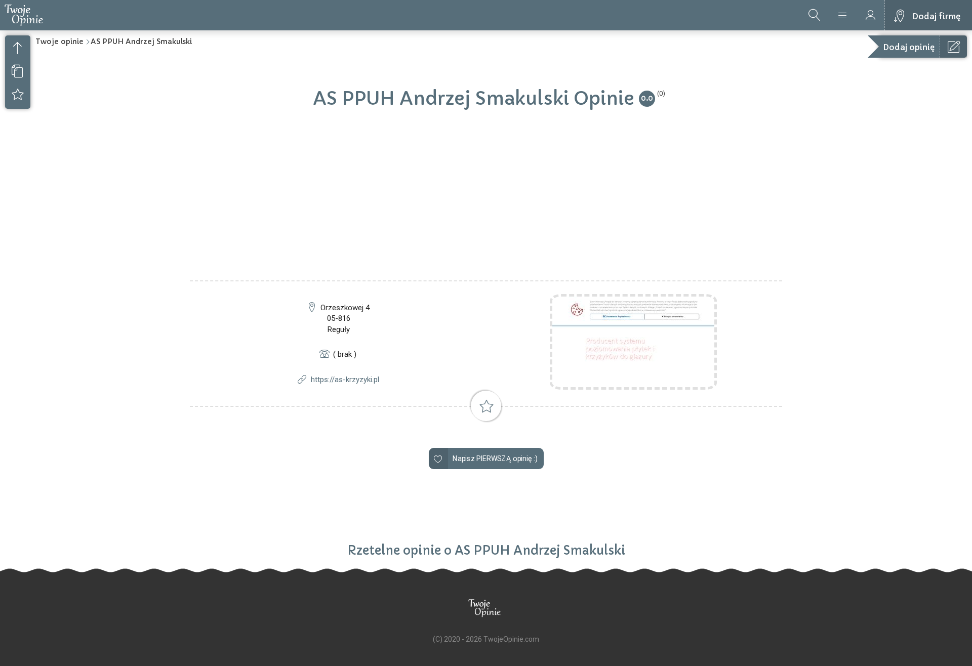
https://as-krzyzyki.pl (345, 379)
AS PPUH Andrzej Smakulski (141, 41)
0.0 (647, 98)
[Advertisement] (486, 204)
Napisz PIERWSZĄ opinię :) (495, 458)
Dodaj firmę (936, 16)
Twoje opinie (59, 41)
